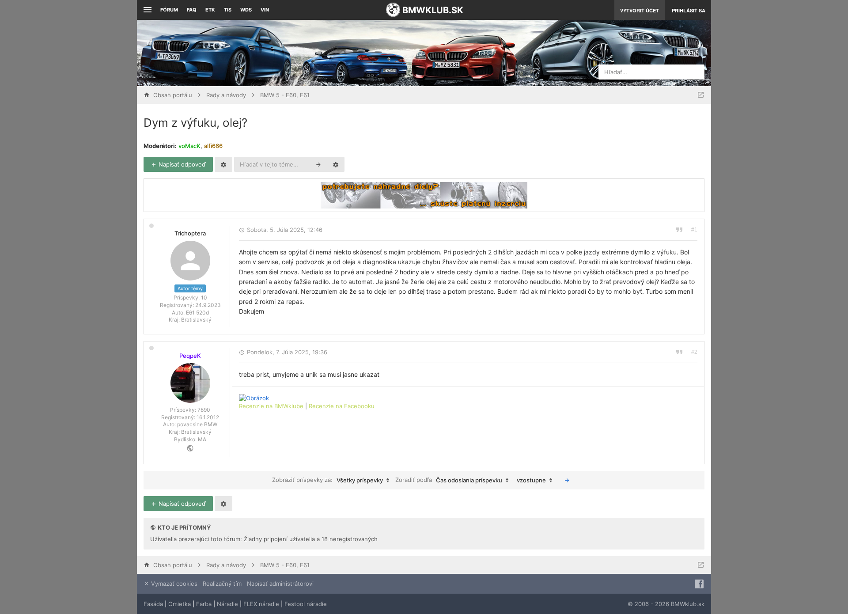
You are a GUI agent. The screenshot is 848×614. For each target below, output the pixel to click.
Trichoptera (190, 233)
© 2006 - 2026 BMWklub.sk (666, 603)
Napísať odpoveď (181, 164)
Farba (204, 603)
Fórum (169, 10)
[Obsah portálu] (335, 53)
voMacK (189, 145)
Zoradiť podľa (448, 480)
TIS (227, 10)
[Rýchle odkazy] (146, 10)
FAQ (192, 10)
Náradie (227, 603)
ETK (210, 10)
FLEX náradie (261, 603)
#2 (694, 352)
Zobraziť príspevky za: (327, 480)
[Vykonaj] (567, 480)
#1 (694, 230)
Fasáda (153, 603)
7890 (203, 409)
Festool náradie (305, 603)
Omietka (179, 603)
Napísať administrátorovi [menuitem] (280, 583)
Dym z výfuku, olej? (195, 122)
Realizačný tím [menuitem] (222, 583)
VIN (265, 10)
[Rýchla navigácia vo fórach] (700, 95)
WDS (246, 10)
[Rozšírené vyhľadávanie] (335, 164)
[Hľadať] (318, 164)
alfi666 (213, 145)
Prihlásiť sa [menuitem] (688, 10)
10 (204, 297)
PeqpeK (190, 355)
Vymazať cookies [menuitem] (173, 583)
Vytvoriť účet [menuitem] (639, 10)
